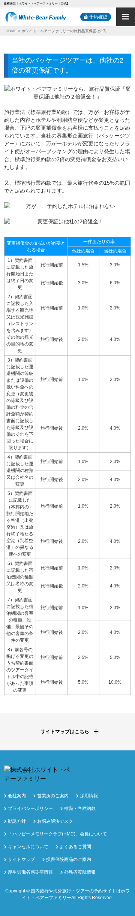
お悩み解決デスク (55, 821)
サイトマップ (21, 859)
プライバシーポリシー (30, 808)
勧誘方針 (17, 821)
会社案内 (17, 795)
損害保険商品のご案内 (68, 859)
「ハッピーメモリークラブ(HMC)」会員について (57, 834)
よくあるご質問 (75, 846)
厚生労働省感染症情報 (30, 872)
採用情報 (89, 795)
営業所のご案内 (53, 795)
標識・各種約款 (80, 808)
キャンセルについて (28, 846)
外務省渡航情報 (80, 872)
